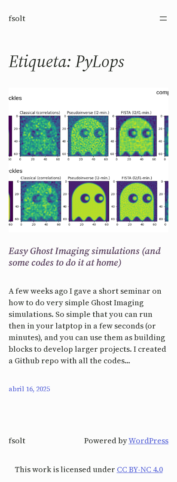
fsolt (17, 18)
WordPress (148, 440)
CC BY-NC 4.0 (140, 469)
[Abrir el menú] (163, 18)
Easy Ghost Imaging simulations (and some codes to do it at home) (85, 256)
